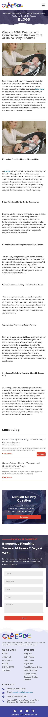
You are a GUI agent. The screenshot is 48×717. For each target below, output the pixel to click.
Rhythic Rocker (30, 674)
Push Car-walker (30, 670)
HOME (5, 654)
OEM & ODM (7, 660)
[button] (43, 5)
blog (8, 13)
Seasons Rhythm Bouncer (31, 678)
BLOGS (5, 664)
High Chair (28, 664)
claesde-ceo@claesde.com (23, 692)
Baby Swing (29, 660)
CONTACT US (8, 667)
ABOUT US (6, 657)
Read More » (7, 454)
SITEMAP (6, 670)
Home (5, 13)
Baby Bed (28, 654)
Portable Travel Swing (33, 667)
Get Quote (41, 454)
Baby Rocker (29, 657)
